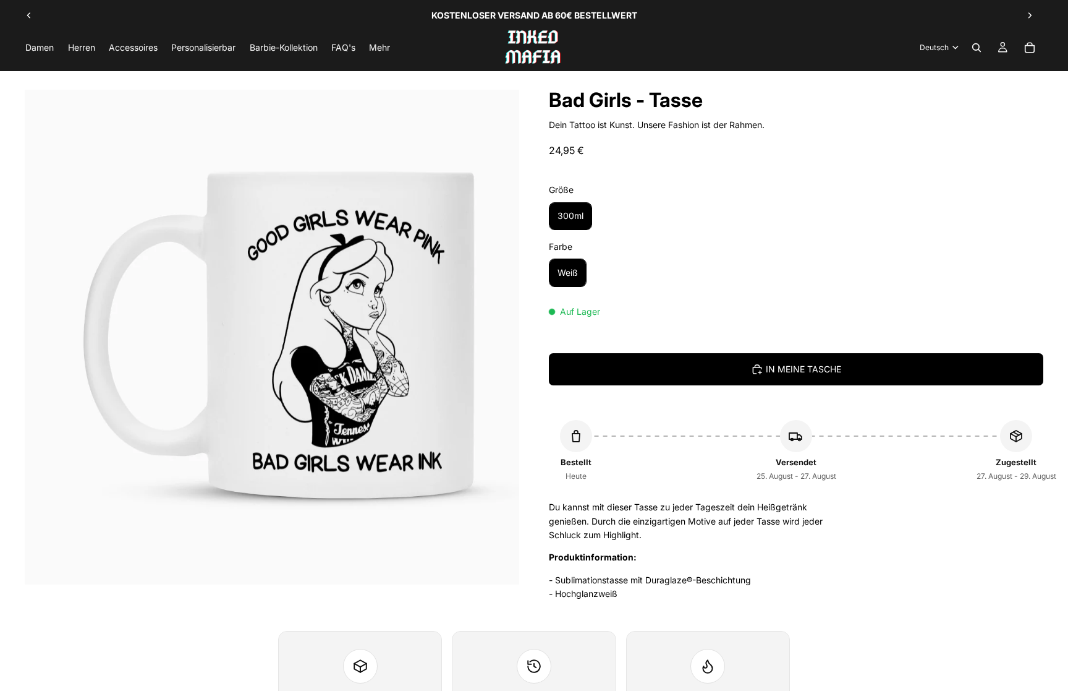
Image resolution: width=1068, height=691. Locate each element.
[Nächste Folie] (1029, 15)
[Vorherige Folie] (29, 15)
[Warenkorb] (1029, 47)
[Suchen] (976, 47)
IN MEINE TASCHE (803, 369)
